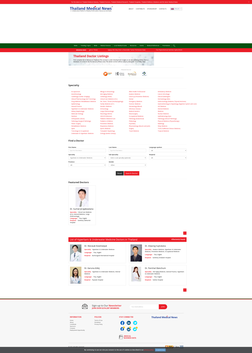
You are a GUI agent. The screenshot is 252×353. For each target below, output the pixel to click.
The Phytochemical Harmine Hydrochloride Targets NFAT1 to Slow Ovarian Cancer (173, 50)
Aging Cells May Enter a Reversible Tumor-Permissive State (118, 50)
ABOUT (131, 9)
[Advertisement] (126, 28)
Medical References (153, 45)
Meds (95, 45)
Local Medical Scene (120, 45)
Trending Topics (86, 45)
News (75, 45)
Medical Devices (105, 45)
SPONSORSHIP (152, 9)
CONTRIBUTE (140, 9)
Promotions (166, 45)
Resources (133, 45)
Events (142, 45)
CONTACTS (162, 9)
